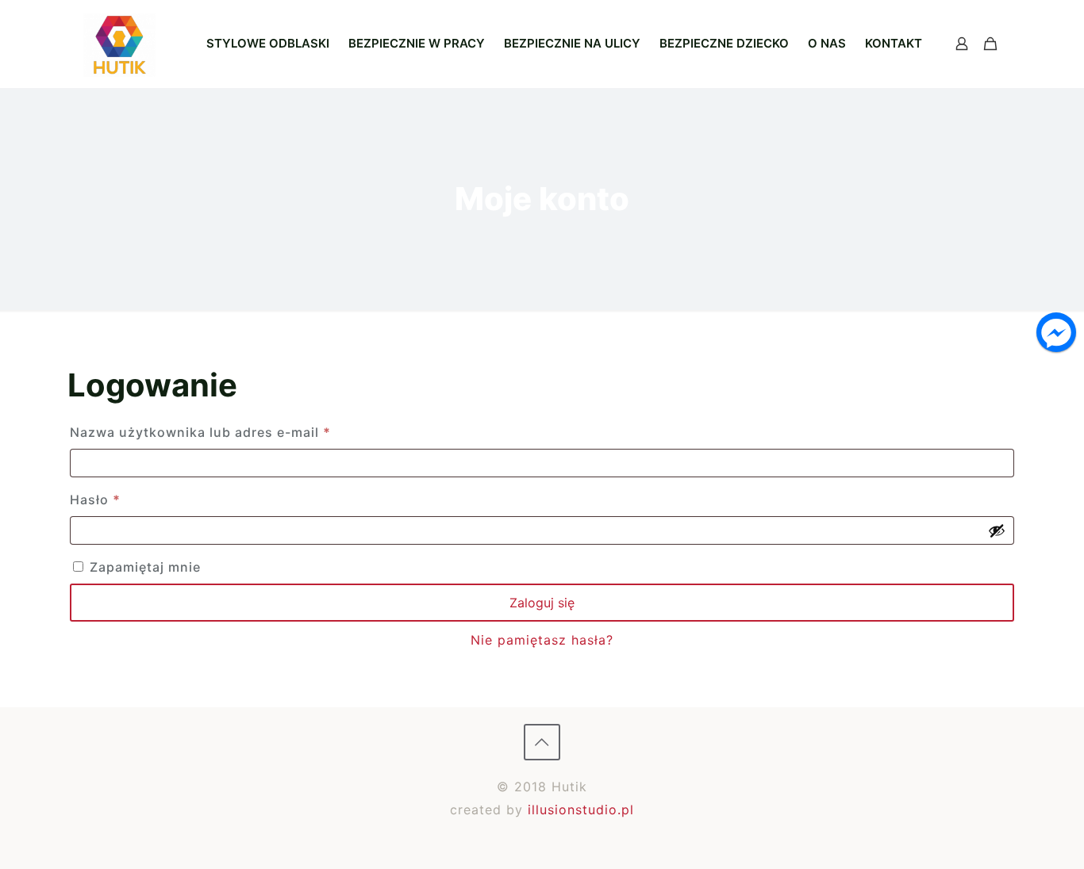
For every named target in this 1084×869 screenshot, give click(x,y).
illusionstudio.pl (581, 809)
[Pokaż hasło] (996, 530)
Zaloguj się (542, 603)
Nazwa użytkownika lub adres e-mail (237, 431)
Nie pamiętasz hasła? (542, 640)
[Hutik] (119, 43)
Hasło (132, 499)
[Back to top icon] (542, 742)
